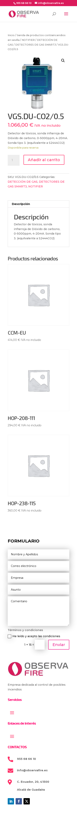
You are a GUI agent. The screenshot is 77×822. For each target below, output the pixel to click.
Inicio (11, 35)
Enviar (59, 644)
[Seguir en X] (26, 801)
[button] (63, 60)
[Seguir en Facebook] (19, 801)
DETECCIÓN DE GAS (23, 181)
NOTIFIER (28, 39)
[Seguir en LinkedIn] (11, 801)
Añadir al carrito (44, 159)
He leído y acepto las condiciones (36, 636)
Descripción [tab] (21, 204)
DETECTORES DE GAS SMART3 (35, 44)
